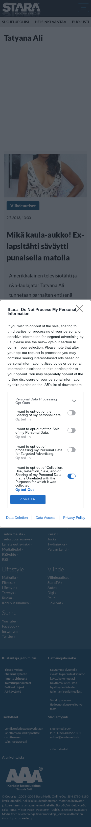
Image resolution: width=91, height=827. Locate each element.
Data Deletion (17, 518)
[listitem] (45, 400)
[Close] (81, 310)
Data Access (45, 518)
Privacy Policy (74, 518)
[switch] (71, 412)
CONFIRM (28, 499)
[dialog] (45, 413)
